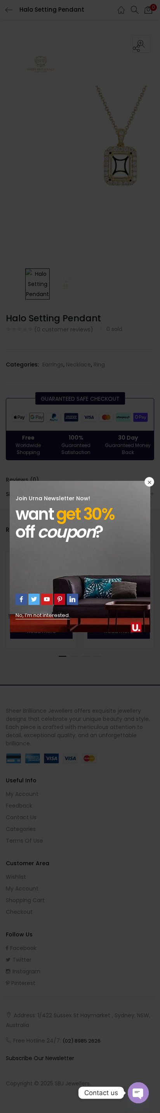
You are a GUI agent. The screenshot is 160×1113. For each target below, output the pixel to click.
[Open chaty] (138, 1092)
